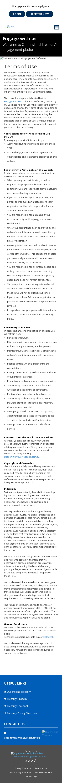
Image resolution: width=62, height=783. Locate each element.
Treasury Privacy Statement (22, 713)
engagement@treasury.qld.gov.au (32, 6)
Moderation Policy (43, 772)
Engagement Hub (13, 101)
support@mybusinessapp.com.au (21, 456)
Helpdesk (48, 636)
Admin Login (32, 776)
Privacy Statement (23, 768)
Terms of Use (41, 768)
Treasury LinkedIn (17, 698)
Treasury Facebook (17, 706)
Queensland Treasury (19, 691)
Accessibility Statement (21, 772)
